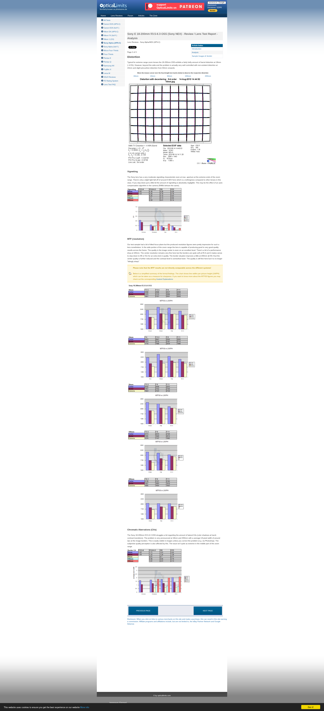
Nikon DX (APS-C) (111, 32)
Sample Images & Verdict (202, 56)
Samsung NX (109, 66)
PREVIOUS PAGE (143, 611)
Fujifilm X (107, 69)
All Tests (107, 20)
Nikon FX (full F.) (110, 35)
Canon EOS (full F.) (111, 28)
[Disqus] (174, 658)
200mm (208, 76)
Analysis (195, 52)
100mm (188, 76)
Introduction (196, 49)
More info (84, 707)
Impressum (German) (118, 703)
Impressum (211, 5)
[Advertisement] (111, 126)
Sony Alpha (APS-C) (112, 43)
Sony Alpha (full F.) (111, 47)
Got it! (311, 707)
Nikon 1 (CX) (109, 39)
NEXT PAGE (207, 611)
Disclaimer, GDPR (214, 7)
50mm (169, 76)
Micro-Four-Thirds (111, 50)
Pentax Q (107, 62)
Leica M (107, 73)
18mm (135, 76)
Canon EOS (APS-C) (112, 24)
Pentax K (107, 58)
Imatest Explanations (164, 279)
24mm (152, 76)
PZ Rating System (111, 81)
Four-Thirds (108, 54)
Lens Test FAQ (110, 84)
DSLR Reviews (110, 77)
